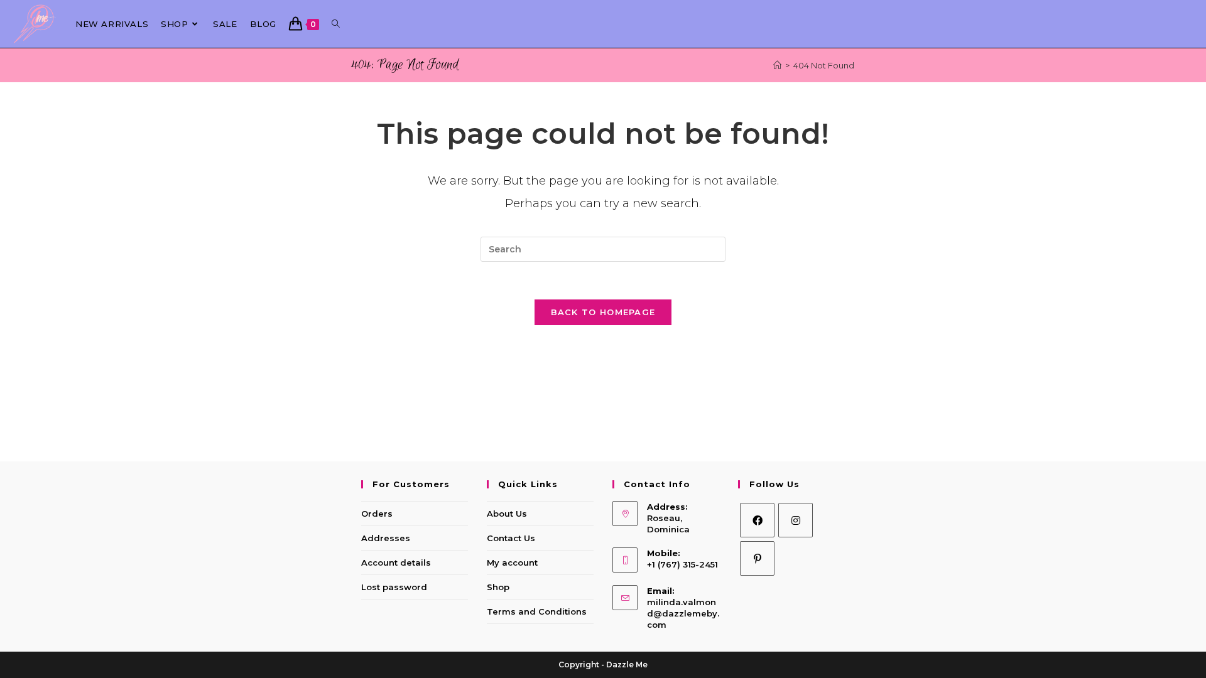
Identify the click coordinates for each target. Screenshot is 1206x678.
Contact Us (511, 538)
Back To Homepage (603, 312)
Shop (498, 587)
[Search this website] (603, 249)
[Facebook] (757, 520)
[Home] (777, 65)
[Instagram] (795, 520)
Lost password (394, 587)
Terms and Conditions (537, 611)
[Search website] (335, 24)
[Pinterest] (757, 558)
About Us (507, 513)
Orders (377, 513)
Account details (396, 562)
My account (512, 562)
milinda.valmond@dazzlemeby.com (683, 613)
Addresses (385, 538)
